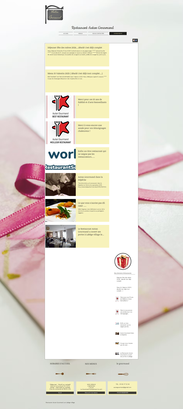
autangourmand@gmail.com (122, 387)
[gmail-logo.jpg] (134, 40)
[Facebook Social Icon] (136, 40)
